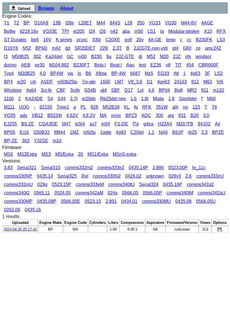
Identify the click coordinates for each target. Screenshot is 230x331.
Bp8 (178, 90)
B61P (177, 132)
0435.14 (45, 176)
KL (127, 107)
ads (23, 115)
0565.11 (42, 192)
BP (27, 22)
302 (37, 56)
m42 (56, 48)
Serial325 (67, 176)
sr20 (21, 81)
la (162, 31)
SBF (115, 90)
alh (175, 107)
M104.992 (59, 65)
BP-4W (118, 73)
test (142, 65)
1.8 (171, 98)
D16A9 (41, 22)
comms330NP (18, 176)
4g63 (195, 73)
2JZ (177, 56)
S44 (62, 98)
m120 (218, 90)
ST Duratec (15, 39)
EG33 (163, 73)
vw (70, 73)
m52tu (89, 132)
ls (79, 73)
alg (171, 115)
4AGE (207, 22)
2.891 (111, 201)
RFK (146, 107)
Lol (140, 90)
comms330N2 (107, 176)
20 (80, 154)
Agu (130, 65)
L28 (128, 22)
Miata (158, 98)
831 (182, 115)
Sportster (188, 98)
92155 (46, 107)
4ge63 (163, 81)
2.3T (117, 48)
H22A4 (165, 123)
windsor (203, 56)
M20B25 (26, 73)
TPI (65, 31)
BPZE (218, 132)
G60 (187, 48)
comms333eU (210, 176)
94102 (204, 123)
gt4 (175, 48)
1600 (105, 81)
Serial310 (50, 167)
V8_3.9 (135, 81)
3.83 (8, 167)
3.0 (206, 115)
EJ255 (10, 123)
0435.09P (46, 201)
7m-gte (89, 81)
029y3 (175, 176)
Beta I (100, 65)
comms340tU (121, 184)
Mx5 (149, 73)
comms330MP (18, 201)
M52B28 (111, 107)
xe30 (40, 65)
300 (159, 115)
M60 (211, 98)
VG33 (154, 22)
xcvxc (82, 39)
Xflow (101, 73)
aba (126, 31)
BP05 (9, 132)
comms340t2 (16, 192)
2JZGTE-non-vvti (151, 48)
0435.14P (138, 167)
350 (140, 22)
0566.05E (70, 201)
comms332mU (18, 184)
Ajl (217, 123)
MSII (8, 154)
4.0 (43, 73)
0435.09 (183, 201)
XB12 (37, 115)
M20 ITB (184, 123)
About (66, 8)
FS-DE (121, 123)
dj (140, 56)
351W (162, 107)
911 (204, 90)
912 (195, 81)
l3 (6, 56)
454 (190, 65)
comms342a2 (200, 184)
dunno (10, 65)
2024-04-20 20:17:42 (20, 229)
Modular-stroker (183, 31)
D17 (129, 90)
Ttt (214, 107)
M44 (100, 22)
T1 (6, 22)
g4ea (148, 123)
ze (198, 48)
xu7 (93, 123)
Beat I (116, 65)
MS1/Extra (98, 154)
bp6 (35, 39)
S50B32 (41, 132)
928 (94, 107)
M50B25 (20, 56)
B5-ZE (27, 123)
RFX (221, 31)
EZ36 (155, 65)
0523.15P (61, 184)
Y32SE (41, 140)
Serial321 (26, 167)
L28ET (85, 22)
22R (104, 48)
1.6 (133, 98)
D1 (150, 81)
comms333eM (90, 184)
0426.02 (133, 176)
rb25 (192, 132)
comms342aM (89, 192)
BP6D (41, 48)
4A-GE (155, 39)
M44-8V (189, 22)
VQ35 (9, 115)
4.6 (151, 90)
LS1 (152, 31)
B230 (96, 56)
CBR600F (208, 65)
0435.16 (33, 209)
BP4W (56, 73)
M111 (9, 107)
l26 (103, 31)
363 (25, 140)
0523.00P (178, 167)
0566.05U (206, 201)
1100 (9, 98)
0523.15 (93, 201)
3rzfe (75, 90)
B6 (88, 73)
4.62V (72, 115)
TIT (178, 65)
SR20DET (85, 48)
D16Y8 (11, 48)
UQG (24, 107)
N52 (26, 48)
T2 (16, 22)
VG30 (170, 22)
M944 (59, 132)
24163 (180, 81)
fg (136, 107)
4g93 (121, 132)
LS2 (219, 73)
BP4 (8, 81)
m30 (82, 56)
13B (57, 22)
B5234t (54, 115)
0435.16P (172, 184)
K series (64, 39)
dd (67, 48)
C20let (137, 132)
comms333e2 (110, 167)
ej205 (78, 31)
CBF (61, 90)
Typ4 (9, 73)
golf (128, 39)
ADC (146, 115)
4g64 (31, 90)
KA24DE (34, 98)
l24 (92, 31)
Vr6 (220, 81)
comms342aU (212, 192)
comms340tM (180, 192)
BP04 (164, 90)
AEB (25, 65)
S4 (50, 98)
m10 (57, 140)
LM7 (119, 81)
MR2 (192, 90)
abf (103, 90)
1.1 (151, 132)
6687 (135, 73)
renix (116, 115)
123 (196, 107)
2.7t (73, 98)
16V (47, 39)
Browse (46, 8)
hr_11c (199, 167)
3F (207, 73)
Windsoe (13, 90)
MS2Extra (27, 154)
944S (115, 22)
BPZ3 (131, 115)
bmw (171, 39)
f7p (136, 123)
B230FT (81, 65)
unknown (155, 176)
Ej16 (24, 132)
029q (42, 184)
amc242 (213, 48)
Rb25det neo (113, 98)
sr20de (89, 98)
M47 (66, 123)
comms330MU (156, 201)
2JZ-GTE (125, 56)
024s (113, 192)
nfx (188, 56)
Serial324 (148, 184)
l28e (69, 22)
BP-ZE (10, 140)
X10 (208, 31)
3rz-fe (46, 90)
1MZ (74, 132)
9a (108, 56)
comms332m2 (79, 167)
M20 (164, 56)
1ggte (105, 132)
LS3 (221, 39)
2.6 (188, 176)
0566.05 (130, 192)
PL (83, 107)
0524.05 (62, 192)
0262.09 (12, 209)
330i (96, 39)
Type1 (63, 107)
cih (33, 81)
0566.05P (152, 192)
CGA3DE (48, 123)
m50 (138, 31)
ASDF (47, 81)
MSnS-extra (124, 154)
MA (103, 115)
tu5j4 (80, 123)
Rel (84, 176)
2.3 (204, 132)
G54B (90, 90)
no (185, 107)
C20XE (112, 39)
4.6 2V (88, 115)
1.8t (144, 98)
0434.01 (129, 201)
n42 (114, 31)
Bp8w (9, 31)
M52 (151, 56)
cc (189, 39)
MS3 (46, 154)
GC (70, 56)
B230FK (204, 39)
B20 (194, 115)
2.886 (158, 167)
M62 (207, 81)
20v (140, 39)
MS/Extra (64, 154)
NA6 (163, 132)
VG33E (50, 31)
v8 (168, 65)
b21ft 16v (29, 31)
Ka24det (53, 56)
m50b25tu (67, 81)
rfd (176, 73)
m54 (105, 123)
